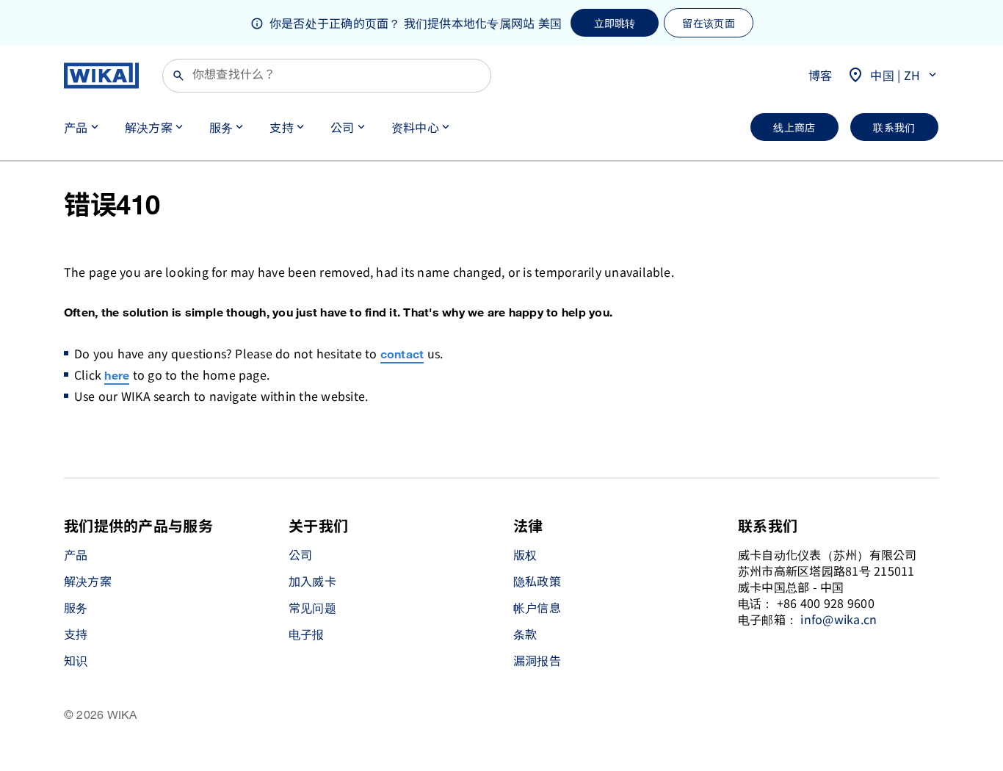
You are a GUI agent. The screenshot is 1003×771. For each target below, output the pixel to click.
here (116, 376)
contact (402, 355)
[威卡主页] (101, 75)
